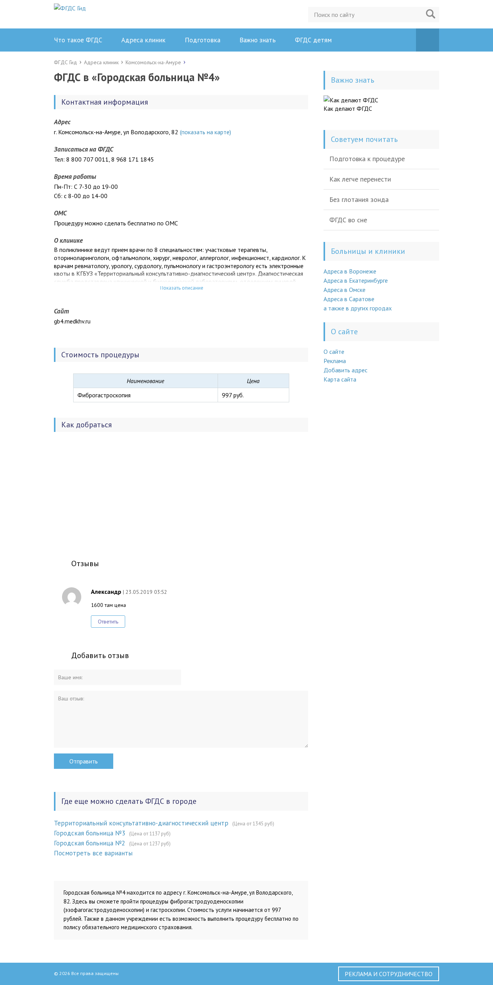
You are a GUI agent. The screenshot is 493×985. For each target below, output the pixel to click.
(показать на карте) (205, 132)
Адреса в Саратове (349, 299)
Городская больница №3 (89, 833)
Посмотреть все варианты (93, 853)
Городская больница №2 (89, 843)
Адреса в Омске (345, 289)
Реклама (335, 361)
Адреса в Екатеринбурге (356, 280)
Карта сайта (340, 379)
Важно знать (258, 40)
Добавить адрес (345, 370)
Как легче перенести (360, 179)
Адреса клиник (143, 40)
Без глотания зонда (359, 199)
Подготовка (202, 40)
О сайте (334, 351)
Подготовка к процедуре (367, 158)
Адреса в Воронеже (350, 271)
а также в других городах (358, 308)
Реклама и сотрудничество (389, 974)
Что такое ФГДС (78, 40)
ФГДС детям (313, 40)
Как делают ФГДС (348, 108)
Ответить (108, 621)
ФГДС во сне (348, 219)
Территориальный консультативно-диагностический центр (141, 823)
